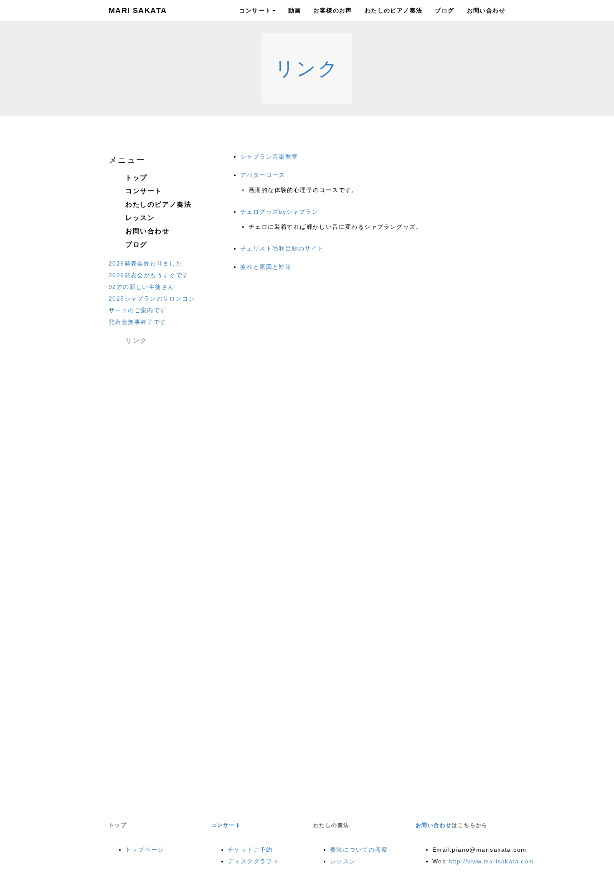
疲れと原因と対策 (266, 266)
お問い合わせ (486, 10)
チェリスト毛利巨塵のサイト (282, 248)
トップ (136, 177)
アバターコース (262, 175)
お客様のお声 (332, 10)
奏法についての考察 (359, 849)
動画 (294, 10)
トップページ (144, 849)
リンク (307, 68)
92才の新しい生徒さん (141, 286)
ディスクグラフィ (253, 861)
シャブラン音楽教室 (269, 156)
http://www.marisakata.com (491, 861)
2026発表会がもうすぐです (149, 275)
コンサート (255, 10)
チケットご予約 (250, 849)
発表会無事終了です (138, 322)
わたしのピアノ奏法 (394, 10)
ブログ (444, 10)
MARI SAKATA (138, 10)
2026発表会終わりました (145, 263)
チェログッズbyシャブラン (279, 211)
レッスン (140, 217)
